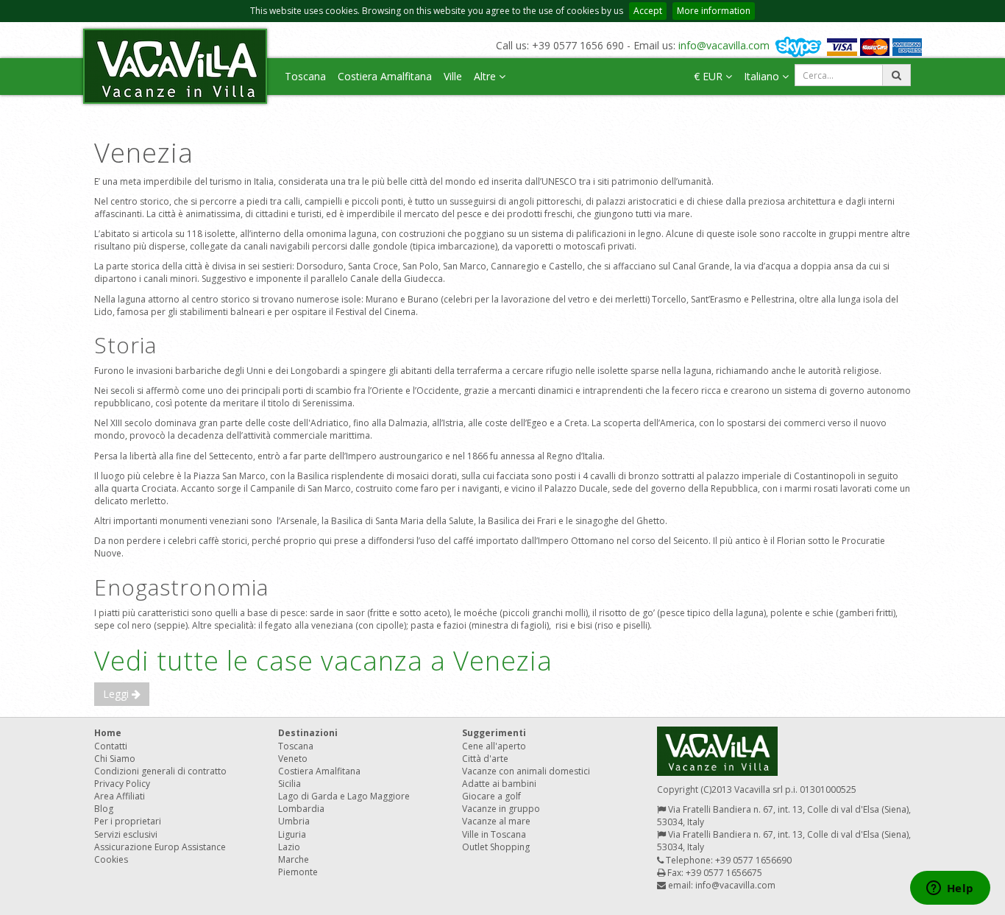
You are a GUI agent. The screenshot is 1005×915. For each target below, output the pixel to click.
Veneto (293, 758)
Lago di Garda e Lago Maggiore (344, 796)
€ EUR (709, 76)
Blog (103, 808)
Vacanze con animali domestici (526, 771)
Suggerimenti (494, 733)
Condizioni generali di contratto (160, 771)
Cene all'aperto (494, 746)
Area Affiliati (119, 796)
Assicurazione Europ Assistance (160, 847)
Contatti (110, 746)
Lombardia (301, 808)
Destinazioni (308, 733)
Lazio (289, 847)
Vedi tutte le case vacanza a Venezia (323, 661)
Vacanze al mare (496, 821)
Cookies (111, 859)
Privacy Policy (122, 783)
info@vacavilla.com (724, 45)
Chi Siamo (114, 758)
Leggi (117, 694)
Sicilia (289, 783)
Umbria (294, 821)
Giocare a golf (491, 796)
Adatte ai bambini (499, 783)
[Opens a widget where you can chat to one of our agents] (949, 889)
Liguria (292, 834)
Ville (453, 76)
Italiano (763, 76)
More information (713, 10)
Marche (293, 859)
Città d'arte (485, 758)
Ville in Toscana (494, 834)
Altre (486, 76)
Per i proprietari (127, 821)
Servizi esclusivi (125, 834)
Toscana (305, 76)
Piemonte (298, 872)
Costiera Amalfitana (385, 76)
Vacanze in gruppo (501, 808)
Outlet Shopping (496, 847)
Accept (647, 10)
